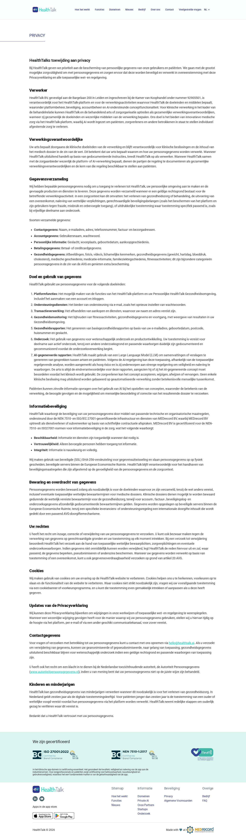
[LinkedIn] (35, 798)
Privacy (168, 796)
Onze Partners (146, 805)
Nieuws (129, 9)
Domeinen (114, 9)
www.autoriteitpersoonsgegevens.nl (54, 672)
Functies (99, 9)
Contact (169, 9)
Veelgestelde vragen (190, 9)
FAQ (204, 800)
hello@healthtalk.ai (181, 643)
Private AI (143, 800)
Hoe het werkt (82, 9)
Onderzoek (144, 813)
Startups (143, 809)
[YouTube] (41, 798)
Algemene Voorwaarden (178, 800)
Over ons (155, 9)
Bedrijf (142, 9)
